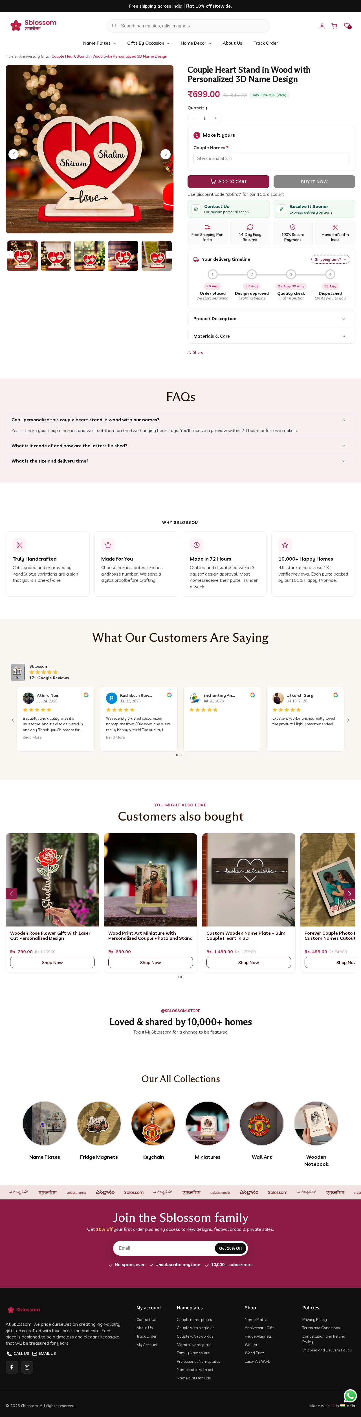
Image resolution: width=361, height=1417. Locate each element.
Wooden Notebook (316, 1160)
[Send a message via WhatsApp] (350, 1396)
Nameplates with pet (195, 1369)
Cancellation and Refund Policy (323, 1339)
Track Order (147, 1336)
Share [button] (198, 352)
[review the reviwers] (86, 695)
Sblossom (29, 1405)
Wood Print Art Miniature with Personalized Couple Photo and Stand (150, 936)
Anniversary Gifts (34, 56)
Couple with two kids (195, 1336)
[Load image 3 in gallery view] (89, 255)
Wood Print (254, 1352)
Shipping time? (328, 259)
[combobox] (188, 26)
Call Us (21, 1353)
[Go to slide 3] (185, 755)
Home (11, 56)
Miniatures (208, 1157)
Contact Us (146, 1319)
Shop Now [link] (52, 962)
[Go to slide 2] (181, 755)
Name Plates (44, 1157)
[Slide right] (169, 255)
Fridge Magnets (99, 1157)
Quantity (197, 107)
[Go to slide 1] (177, 755)
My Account (147, 1344)
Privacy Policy (314, 1319)
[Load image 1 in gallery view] (22, 255)
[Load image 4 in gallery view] (123, 255)
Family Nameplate (193, 1352)
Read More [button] (32, 737)
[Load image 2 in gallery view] (56, 255)
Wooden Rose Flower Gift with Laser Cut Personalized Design (50, 936)
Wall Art (262, 1157)
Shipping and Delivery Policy (327, 1350)
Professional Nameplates (198, 1361)
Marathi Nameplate (194, 1344)
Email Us (47, 1353)
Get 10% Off (230, 1248)
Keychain (153, 1157)
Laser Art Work (257, 1361)
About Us (145, 1327)
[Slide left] (10, 255)
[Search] (114, 26)
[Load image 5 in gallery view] (156, 255)
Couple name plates (194, 1319)
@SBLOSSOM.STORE (180, 1010)
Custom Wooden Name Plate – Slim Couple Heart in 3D (245, 936)
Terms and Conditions (321, 1327)
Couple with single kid (196, 1327)
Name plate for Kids (194, 1378)
